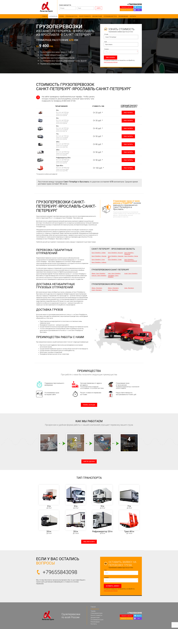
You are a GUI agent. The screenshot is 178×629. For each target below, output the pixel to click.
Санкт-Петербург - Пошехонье (129, 253)
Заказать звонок (126, 7)
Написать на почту (126, 10)
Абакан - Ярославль (97, 288)
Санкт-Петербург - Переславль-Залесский (130, 260)
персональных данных (111, 62)
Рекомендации (123, 16)
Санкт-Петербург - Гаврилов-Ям (116, 256)
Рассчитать (128, 113)
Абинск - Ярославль (113, 288)
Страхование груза (71, 16)
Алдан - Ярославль (113, 290)
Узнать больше (89, 405)
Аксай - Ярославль (97, 290)
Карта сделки (89, 461)
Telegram (138, 7)
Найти (99, 8)
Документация (97, 16)
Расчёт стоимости (85, 16)
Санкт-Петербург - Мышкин (115, 252)
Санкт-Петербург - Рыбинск (99, 262)
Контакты (133, 16)
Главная (44, 16)
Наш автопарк (89, 542)
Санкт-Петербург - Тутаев (115, 259)
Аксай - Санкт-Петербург (130, 273)
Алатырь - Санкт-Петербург (99, 275)
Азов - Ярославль (129, 288)
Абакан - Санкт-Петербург (98, 273)
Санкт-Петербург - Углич (98, 259)
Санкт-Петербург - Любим (99, 252)
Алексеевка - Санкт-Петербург (113, 276)
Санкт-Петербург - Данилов (99, 256)
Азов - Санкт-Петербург (114, 273)
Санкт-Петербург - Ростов (131, 256)
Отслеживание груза (110, 16)
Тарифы (61, 16)
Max (139, 9)
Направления (53, 16)
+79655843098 (134, 4)
